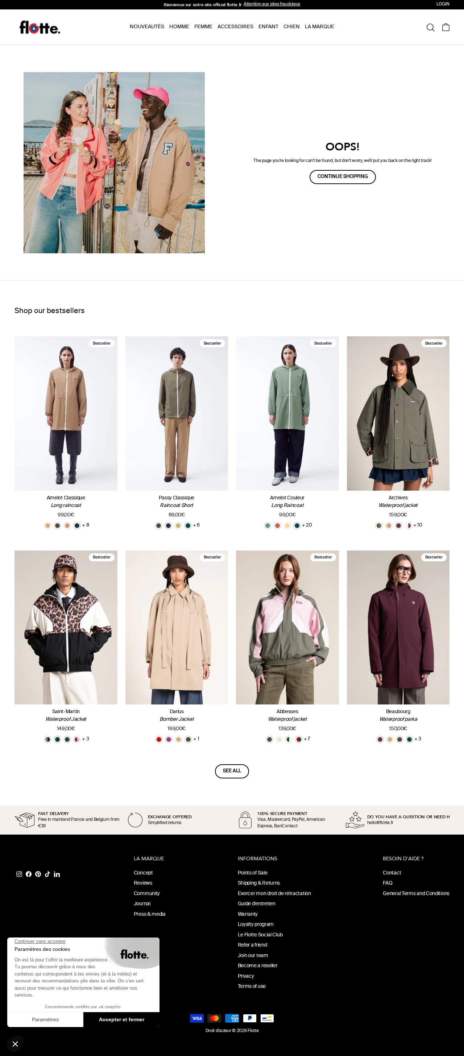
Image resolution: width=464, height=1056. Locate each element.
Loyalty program (256, 924)
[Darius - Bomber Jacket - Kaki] (188, 739)
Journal (142, 904)
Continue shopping (343, 176)
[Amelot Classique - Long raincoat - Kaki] (57, 525)
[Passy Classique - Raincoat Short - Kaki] (158, 525)
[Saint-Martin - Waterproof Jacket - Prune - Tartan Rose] (77, 739)
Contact (392, 873)
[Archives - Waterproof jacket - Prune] (398, 525)
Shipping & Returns (259, 883)
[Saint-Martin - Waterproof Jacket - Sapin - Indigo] (57, 739)
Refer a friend (252, 945)
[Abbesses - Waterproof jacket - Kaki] (269, 739)
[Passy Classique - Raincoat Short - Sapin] (188, 525)
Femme (203, 27)
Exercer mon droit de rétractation (274, 893)
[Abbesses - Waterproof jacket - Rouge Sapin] (298, 739)
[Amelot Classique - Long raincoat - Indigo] (77, 525)
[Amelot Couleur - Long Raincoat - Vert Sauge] (267, 525)
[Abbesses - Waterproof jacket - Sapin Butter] (289, 739)
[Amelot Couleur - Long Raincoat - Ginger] (277, 525)
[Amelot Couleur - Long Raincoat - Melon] (287, 525)
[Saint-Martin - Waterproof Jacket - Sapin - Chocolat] (67, 739)
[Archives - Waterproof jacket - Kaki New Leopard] (379, 525)
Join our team (253, 955)
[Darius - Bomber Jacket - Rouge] (159, 739)
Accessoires (235, 27)
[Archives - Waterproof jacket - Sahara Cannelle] (388, 525)
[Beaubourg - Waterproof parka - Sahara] (389, 739)
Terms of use (252, 986)
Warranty (248, 914)
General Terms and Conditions (416, 893)
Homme (179, 27)
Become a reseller (258, 965)
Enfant (268, 27)
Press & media (150, 914)
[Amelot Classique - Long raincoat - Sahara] (47, 525)
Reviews (143, 883)
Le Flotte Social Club (260, 935)
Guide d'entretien (257, 904)
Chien (291, 27)
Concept (143, 873)
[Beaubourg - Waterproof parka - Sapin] (409, 739)
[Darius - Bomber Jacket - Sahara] (178, 739)
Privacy (246, 976)
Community (147, 893)
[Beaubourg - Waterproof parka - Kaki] (399, 739)
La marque (319, 27)
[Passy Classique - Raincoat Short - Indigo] (168, 525)
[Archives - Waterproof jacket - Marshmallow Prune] (408, 525)
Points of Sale (253, 873)
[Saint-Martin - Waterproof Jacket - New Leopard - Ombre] (47, 739)
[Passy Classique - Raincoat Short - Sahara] (178, 525)
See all (232, 771)
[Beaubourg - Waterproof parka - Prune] (380, 739)
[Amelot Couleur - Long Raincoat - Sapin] (297, 525)
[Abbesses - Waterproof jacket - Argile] (279, 739)
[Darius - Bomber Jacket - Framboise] (168, 739)
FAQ (387, 883)
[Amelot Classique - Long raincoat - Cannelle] (67, 525)
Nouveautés (147, 27)
